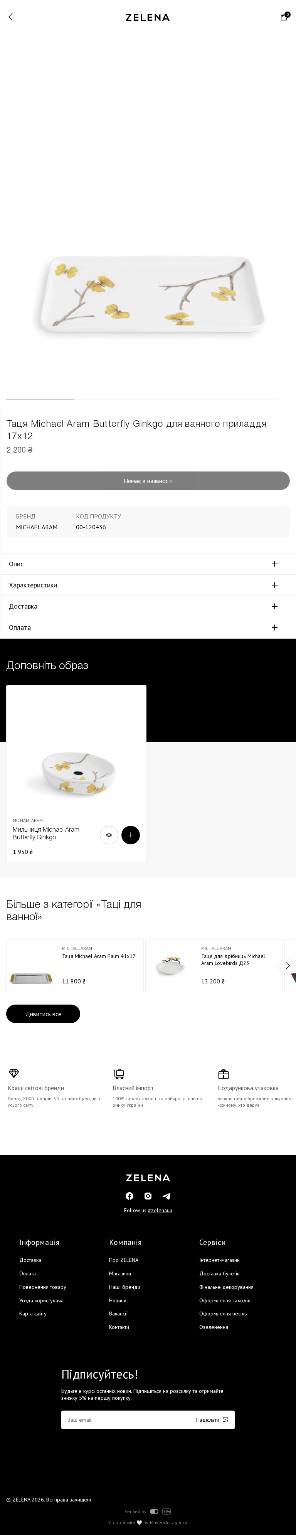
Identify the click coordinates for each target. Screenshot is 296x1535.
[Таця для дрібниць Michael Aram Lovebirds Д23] (214, 965)
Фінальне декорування (226, 1286)
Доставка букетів (219, 1273)
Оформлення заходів (225, 1300)
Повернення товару (42, 1286)
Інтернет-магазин (219, 1260)
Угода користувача (41, 1300)
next (287, 965)
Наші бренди (124, 1286)
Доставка (23, 606)
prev (8, 965)
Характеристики (33, 585)
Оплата (20, 627)
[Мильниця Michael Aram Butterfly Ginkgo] (76, 773)
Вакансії (118, 1313)
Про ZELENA (123, 1260)
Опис (16, 564)
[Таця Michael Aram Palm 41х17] (75, 965)
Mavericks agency (168, 1522)
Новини (117, 1300)
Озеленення (213, 1327)
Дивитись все (43, 1014)
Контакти (119, 1327)
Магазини (120, 1273)
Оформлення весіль (223, 1313)
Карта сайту (33, 1313)
